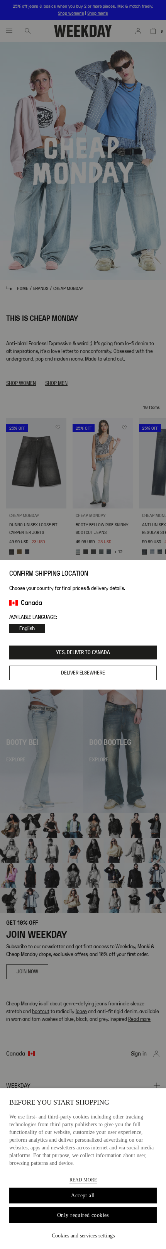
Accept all (83, 1195)
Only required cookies (83, 1215)
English (27, 628)
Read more (83, 1180)
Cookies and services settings (83, 1236)
